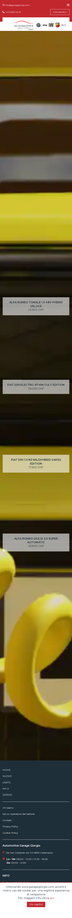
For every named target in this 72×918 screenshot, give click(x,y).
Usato (7, 782)
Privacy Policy (10, 826)
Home (7, 770)
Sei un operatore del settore (19, 814)
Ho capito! (36, 904)
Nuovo (7, 776)
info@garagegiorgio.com (17, 5)
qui (52, 898)
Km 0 (6, 788)
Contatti (7, 820)
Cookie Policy (10, 832)
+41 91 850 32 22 (13, 12)
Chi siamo (8, 807)
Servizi (7, 794)
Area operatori (60, 12)
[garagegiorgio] (23, 25)
